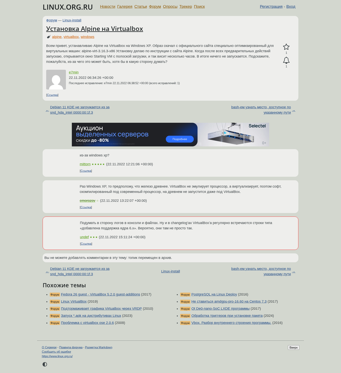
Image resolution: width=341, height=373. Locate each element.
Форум (155, 6)
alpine (57, 37)
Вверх (293, 347)
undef (84, 237)
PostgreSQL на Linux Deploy (214, 294)
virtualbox (71, 37)
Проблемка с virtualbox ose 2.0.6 (87, 323)
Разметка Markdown (98, 347)
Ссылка (52, 95)
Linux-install (72, 20)
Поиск (199, 6)
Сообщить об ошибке (56, 351)
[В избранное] (286, 47)
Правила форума (70, 347)
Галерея (124, 6)
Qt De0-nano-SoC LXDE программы (220, 309)
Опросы (170, 6)
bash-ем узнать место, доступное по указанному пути (261, 109)
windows (87, 37)
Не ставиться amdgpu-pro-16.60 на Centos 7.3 (229, 301)
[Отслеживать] (286, 60)
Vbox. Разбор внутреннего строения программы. (231, 323)
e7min (74, 72)
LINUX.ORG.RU (68, 7)
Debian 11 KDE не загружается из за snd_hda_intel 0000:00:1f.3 (80, 109)
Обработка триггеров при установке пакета (227, 316)
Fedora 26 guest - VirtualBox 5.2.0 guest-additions (100, 294)
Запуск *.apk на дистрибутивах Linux (91, 316)
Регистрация (271, 6)
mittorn (85, 164)
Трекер (185, 6)
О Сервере (49, 347)
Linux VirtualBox (74, 301)
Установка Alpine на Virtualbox (94, 28)
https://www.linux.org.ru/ (57, 356)
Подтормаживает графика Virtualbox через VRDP (101, 309)
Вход (290, 6)
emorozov (87, 201)
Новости (107, 6)
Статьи (140, 6)
